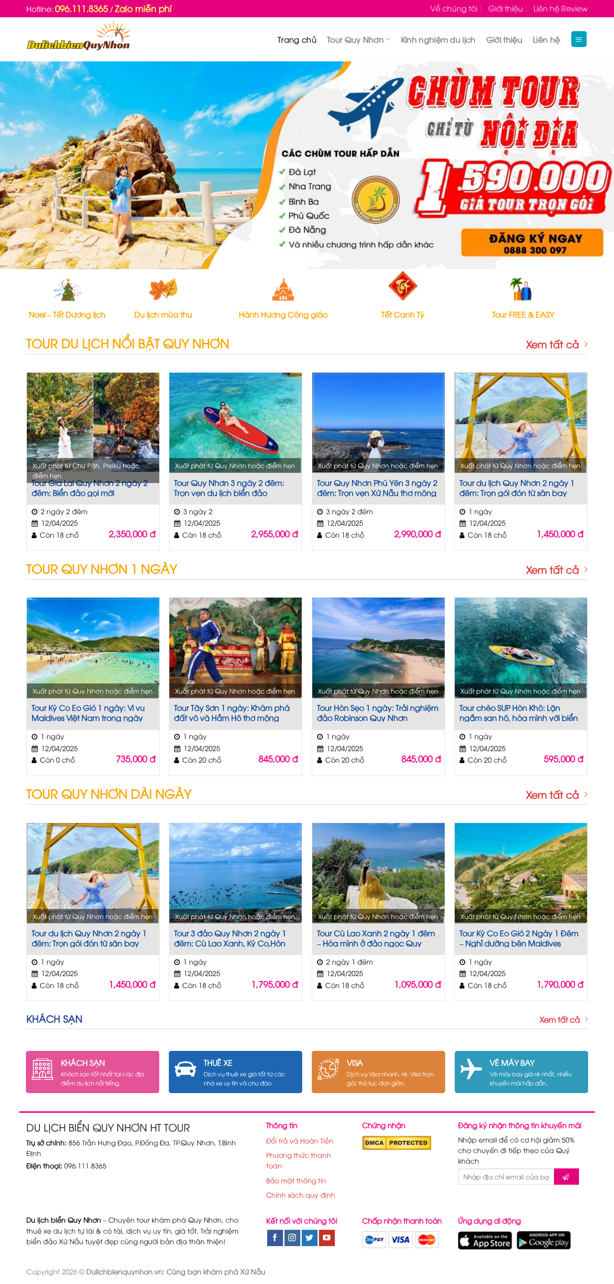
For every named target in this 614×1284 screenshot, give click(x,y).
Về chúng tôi (453, 8)
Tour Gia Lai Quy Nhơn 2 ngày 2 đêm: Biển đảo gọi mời (90, 487)
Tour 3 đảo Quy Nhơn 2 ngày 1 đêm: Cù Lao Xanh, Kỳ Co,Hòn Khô (230, 937)
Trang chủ (297, 39)
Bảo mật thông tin (296, 1180)
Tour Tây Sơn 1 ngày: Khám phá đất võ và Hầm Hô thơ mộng (232, 712)
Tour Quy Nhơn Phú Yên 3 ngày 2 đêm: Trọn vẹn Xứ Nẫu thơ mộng (377, 487)
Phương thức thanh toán (298, 1160)
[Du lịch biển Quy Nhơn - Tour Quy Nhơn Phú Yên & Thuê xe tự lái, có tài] (78, 39)
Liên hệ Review (560, 8)
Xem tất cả (552, 344)
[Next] (589, 165)
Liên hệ (546, 39)
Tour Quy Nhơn (355, 39)
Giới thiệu (505, 8)
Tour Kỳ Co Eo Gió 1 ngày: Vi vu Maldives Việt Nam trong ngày (88, 712)
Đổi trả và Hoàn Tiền (299, 1140)
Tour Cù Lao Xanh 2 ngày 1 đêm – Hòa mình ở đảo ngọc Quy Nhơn (376, 937)
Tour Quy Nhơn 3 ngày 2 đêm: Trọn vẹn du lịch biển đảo (229, 487)
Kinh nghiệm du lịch (438, 39)
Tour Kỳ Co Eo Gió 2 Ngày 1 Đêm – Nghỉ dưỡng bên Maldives (519, 937)
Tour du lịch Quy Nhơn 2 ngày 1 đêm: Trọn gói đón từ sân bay (517, 487)
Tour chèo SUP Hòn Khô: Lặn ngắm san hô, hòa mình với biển (519, 712)
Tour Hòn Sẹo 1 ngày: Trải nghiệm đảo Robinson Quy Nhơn (377, 712)
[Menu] (579, 39)
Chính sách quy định (300, 1194)
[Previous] (24, 165)
